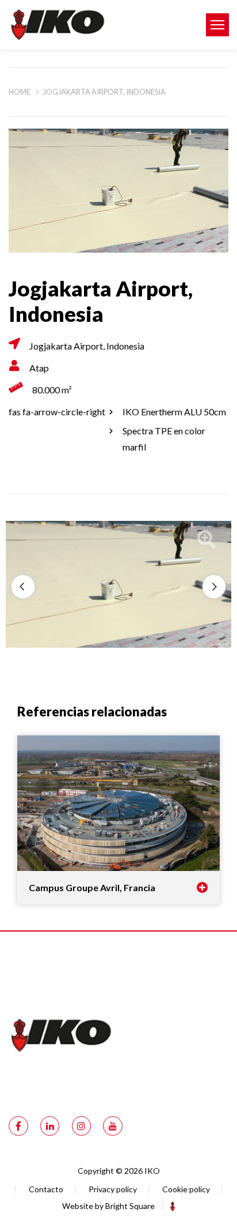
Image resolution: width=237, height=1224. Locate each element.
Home (19, 91)
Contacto (46, 1189)
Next (213, 586)
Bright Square (130, 1206)
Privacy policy (113, 1189)
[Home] (99, 25)
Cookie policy (186, 1189)
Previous (23, 586)
